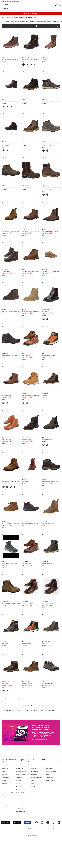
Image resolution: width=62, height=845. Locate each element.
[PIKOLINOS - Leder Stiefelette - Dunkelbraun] (11, 626)
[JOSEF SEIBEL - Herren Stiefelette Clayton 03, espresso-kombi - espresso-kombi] (51, 84)
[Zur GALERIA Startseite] (9, 5)
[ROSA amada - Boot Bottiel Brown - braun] (11, 254)
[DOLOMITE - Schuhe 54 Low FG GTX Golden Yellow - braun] (51, 254)
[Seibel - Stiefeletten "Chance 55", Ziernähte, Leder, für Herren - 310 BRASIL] (11, 170)
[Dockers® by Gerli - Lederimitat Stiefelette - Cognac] (31, 666)
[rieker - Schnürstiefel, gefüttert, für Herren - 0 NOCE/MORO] (11, 42)
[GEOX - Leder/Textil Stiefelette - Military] (51, 422)
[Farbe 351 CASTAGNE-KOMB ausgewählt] (3, 487)
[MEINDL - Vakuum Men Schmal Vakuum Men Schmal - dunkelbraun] (11, 546)
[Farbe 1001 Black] (23, 403)
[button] (11, 1)
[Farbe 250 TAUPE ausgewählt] (47, 151)
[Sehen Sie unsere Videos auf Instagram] (42, 822)
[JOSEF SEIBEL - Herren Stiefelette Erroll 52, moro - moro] (11, 338)
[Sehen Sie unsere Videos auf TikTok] (53, 822)
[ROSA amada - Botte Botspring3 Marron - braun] (51, 586)
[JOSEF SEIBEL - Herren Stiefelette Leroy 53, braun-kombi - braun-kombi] (51, 464)
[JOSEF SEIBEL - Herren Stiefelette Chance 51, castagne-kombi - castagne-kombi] (11, 586)
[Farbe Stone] (7, 691)
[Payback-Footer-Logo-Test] (27, 822)
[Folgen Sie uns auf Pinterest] (59, 822)
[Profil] (56, 5)
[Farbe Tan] (35, 65)
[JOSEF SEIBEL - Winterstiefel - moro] (51, 42)
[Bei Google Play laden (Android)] (5, 822)
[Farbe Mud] (47, 445)
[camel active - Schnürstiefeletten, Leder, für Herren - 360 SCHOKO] (11, 84)
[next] (42, 705)
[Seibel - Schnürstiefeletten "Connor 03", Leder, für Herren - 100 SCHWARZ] (51, 170)
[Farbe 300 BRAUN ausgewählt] (23, 65)
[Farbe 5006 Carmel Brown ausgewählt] (27, 403)
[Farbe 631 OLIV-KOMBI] (7, 487)
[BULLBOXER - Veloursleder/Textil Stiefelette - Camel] (51, 506)
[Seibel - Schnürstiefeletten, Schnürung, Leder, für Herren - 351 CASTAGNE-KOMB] (11, 464)
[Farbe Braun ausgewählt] (3, 151)
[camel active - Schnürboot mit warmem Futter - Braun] (11, 126)
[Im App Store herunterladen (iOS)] (17, 822)
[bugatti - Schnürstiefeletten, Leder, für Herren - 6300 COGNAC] (31, 214)
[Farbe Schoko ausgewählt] (3, 691)
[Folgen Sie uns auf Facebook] (36, 822)
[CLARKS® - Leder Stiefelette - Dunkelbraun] (31, 464)
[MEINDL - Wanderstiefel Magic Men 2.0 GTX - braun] (51, 666)
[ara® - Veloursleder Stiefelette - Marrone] (31, 126)
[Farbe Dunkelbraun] (7, 106)
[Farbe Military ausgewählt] (43, 445)
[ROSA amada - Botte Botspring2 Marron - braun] (31, 586)
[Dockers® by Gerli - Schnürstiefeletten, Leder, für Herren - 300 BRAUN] (31, 42)
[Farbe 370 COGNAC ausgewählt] (47, 195)
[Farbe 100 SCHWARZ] (43, 151)
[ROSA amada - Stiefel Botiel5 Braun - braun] (31, 546)
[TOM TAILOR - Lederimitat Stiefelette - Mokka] (51, 546)
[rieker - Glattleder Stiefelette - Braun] (11, 378)
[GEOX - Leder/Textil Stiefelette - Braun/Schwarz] (31, 626)
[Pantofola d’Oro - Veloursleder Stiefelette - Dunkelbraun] (31, 422)
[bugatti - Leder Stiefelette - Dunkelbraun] (31, 84)
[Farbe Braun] (27, 65)
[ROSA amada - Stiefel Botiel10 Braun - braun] (31, 338)
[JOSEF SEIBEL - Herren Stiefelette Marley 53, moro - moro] (31, 506)
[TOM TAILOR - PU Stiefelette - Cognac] (51, 378)
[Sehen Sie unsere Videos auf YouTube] (47, 822)
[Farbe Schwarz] (31, 65)
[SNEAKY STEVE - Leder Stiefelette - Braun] (51, 294)
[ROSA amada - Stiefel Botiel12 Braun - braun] (11, 422)
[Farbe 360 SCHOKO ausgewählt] (3, 106)
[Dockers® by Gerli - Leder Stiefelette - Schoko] (51, 626)
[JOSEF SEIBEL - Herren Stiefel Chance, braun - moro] (31, 170)
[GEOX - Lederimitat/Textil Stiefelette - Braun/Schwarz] (51, 338)
